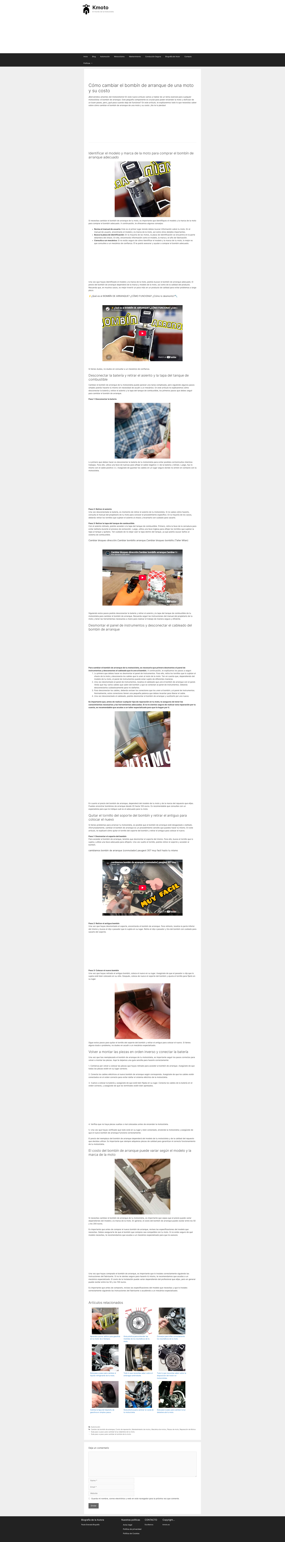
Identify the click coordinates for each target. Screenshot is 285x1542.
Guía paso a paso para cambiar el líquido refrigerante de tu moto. (103, 1374)
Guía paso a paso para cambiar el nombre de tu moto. (111, 1434)
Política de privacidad (132, 1529)
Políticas (86, 63)
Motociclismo (119, 56)
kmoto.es (166, 1525)
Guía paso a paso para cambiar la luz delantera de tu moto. (171, 1411)
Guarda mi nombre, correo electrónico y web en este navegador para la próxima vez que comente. (135, 1498)
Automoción (105, 56)
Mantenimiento (135, 56)
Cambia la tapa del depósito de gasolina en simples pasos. (102, 1411)
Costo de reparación (123, 1429)
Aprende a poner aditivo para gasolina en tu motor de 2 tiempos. (105, 1337)
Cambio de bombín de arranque (103, 1429)
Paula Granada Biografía (90, 1525)
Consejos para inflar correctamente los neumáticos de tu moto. (171, 1337)
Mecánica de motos (158, 1429)
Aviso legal (127, 1525)
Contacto (188, 56)
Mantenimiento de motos (141, 1429)
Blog (94, 56)
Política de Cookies (131, 1533)
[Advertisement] (142, 35)
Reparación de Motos (188, 1429)
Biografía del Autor (172, 56)
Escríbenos (149, 1525)
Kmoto (100, 7)
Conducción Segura (153, 56)
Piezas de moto (173, 1429)
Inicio (85, 56)
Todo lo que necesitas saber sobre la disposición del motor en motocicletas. (171, 1375)
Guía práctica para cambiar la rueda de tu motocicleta (139, 1411)
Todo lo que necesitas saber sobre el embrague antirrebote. (138, 1374)
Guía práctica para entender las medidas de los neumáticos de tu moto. (137, 1338)
